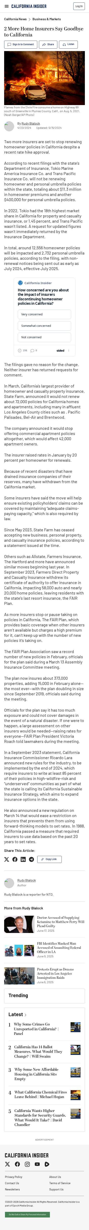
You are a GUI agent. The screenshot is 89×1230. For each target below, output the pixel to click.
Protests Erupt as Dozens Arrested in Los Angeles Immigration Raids (55, 973)
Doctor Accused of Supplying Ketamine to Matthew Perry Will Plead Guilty (60, 922)
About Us (55, 1177)
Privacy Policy (13, 1177)
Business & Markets (46, 19)
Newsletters (12, 1189)
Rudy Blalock (31, 123)
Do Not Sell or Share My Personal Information (27, 1215)
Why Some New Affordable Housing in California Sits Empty (36, 1074)
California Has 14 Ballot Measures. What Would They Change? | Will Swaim (38, 1051)
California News (15, 19)
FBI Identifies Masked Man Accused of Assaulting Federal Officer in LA (59, 948)
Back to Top (73, 1221)
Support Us (56, 1189)
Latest (15, 1014)
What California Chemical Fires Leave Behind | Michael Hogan (40, 1095)
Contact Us (12, 1183)
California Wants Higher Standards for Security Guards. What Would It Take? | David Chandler (40, 1118)
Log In (79, 6)
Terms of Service (59, 1183)
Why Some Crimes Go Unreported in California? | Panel (36, 1029)
